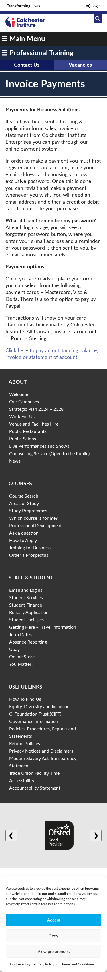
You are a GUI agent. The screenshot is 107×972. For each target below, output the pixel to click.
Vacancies (80, 65)
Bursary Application (29, 612)
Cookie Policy (20, 964)
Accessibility (21, 780)
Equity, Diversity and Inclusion (39, 706)
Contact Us (26, 65)
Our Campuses (24, 402)
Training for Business (30, 548)
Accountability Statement (34, 788)
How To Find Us (25, 699)
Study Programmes (28, 511)
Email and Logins (25, 590)
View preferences (53, 951)
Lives (23, 6)
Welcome (18, 394)
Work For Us (22, 416)
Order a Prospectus (28, 555)
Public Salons (22, 439)
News (15, 461)
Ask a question (24, 533)
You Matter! (21, 664)
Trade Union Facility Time (34, 773)
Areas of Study (24, 503)
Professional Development (35, 525)
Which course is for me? (33, 518)
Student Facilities (26, 620)
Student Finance (25, 605)
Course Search (23, 496)
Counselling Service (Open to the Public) (49, 453)
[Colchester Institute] (25, 25)
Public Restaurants (28, 431)
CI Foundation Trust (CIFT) (35, 714)
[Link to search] (98, 18)
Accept (53, 920)
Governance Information (33, 721)
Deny (53, 935)
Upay (14, 649)
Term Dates (20, 634)
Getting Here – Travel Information (42, 627)
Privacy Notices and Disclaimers (41, 751)
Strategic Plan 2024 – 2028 (36, 409)
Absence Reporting (28, 642)
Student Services (26, 597)
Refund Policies (24, 743)
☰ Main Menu (23, 39)
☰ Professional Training (37, 53)
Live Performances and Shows (39, 446)
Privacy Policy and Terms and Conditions (63, 964)
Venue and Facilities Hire (33, 424)
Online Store (22, 657)
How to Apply (23, 540)
